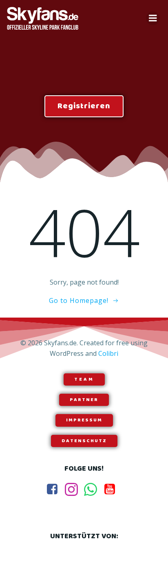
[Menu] (153, 18)
